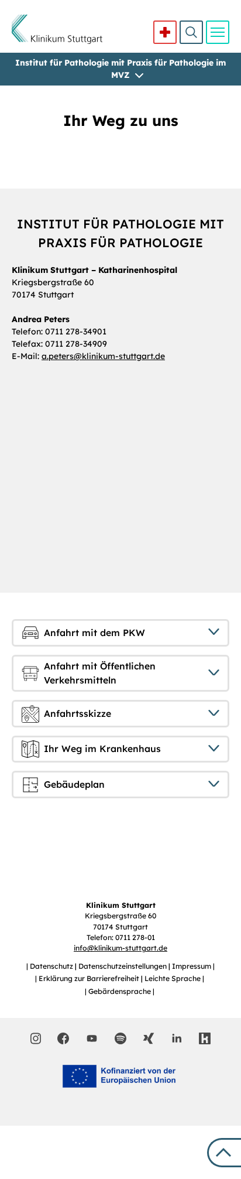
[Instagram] (36, 1038)
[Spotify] (120, 1038)
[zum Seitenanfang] (224, 1152)
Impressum (192, 966)
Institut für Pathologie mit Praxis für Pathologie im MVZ (120, 68)
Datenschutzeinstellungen (123, 966)
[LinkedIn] (177, 1038)
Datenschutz (52, 966)
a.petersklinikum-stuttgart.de (103, 356)
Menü (217, 32)
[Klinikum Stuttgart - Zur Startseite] (57, 29)
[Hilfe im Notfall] (165, 32)
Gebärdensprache (120, 991)
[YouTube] (91, 1038)
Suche (191, 32)
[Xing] (148, 1038)
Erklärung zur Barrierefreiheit (90, 978)
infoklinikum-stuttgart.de (120, 948)
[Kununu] (205, 1038)
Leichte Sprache (173, 978)
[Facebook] (63, 1038)
